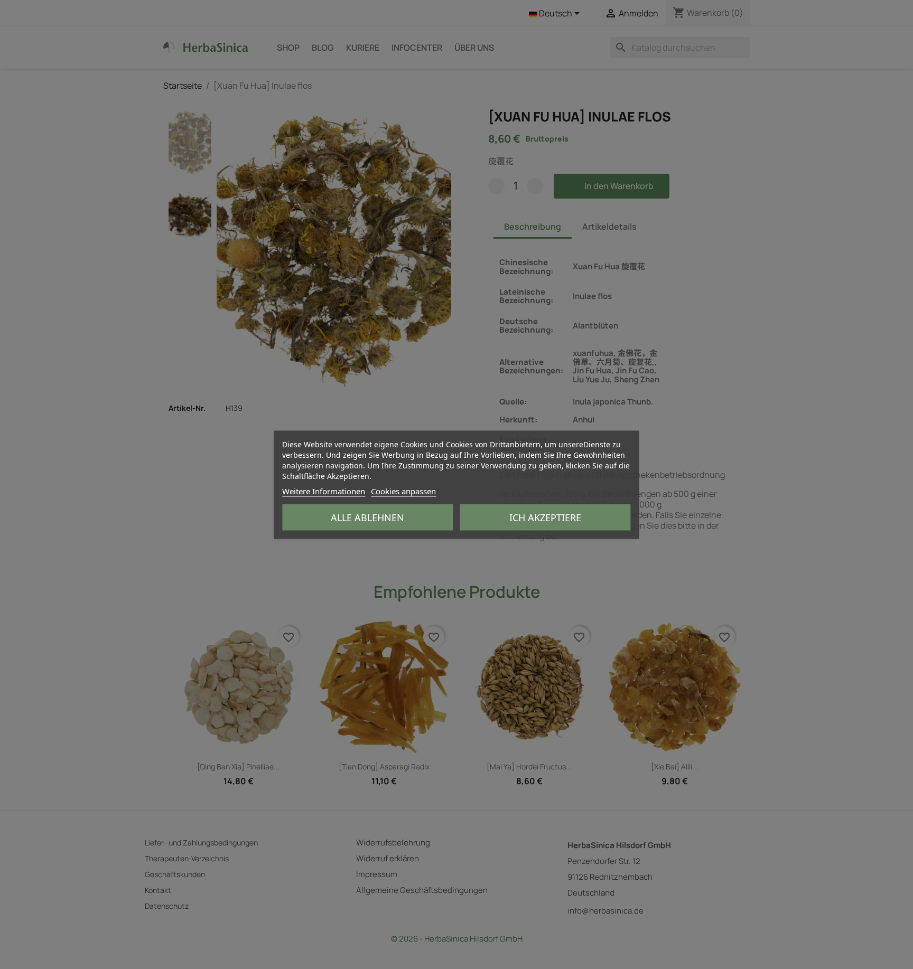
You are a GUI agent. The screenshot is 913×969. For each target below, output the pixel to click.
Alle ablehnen (367, 517)
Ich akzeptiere (545, 517)
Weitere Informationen (323, 490)
